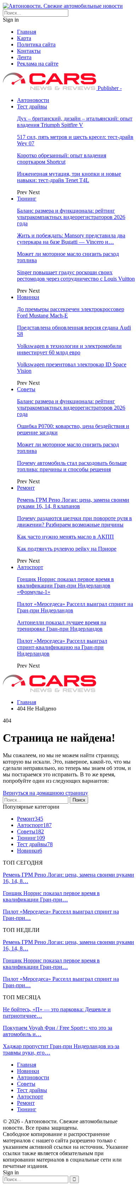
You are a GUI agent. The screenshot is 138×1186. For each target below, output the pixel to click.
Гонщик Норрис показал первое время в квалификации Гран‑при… (51, 896)
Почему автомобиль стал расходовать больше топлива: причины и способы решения (72, 466)
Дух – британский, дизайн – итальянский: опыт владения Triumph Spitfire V (74, 122)
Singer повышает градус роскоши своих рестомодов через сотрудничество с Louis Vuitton (76, 275)
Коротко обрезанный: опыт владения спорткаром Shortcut (61, 158)
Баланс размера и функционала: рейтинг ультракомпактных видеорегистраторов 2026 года (71, 217)
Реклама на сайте (37, 64)
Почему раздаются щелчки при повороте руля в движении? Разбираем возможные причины (74, 521)
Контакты (29, 51)
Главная (26, 32)
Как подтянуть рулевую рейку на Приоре (66, 549)
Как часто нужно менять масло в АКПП (65, 537)
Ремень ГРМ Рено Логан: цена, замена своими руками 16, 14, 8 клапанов (73, 503)
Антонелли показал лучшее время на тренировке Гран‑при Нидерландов (61, 625)
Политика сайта (36, 44)
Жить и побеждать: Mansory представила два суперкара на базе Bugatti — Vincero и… (71, 238)
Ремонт (26, 488)
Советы (26, 389)
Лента (24, 57)
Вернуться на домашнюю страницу (45, 793)
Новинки (28, 297)
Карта (24, 38)
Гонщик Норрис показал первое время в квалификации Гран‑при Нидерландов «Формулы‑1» (65, 585)
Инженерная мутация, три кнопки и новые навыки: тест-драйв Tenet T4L (69, 177)
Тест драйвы (32, 106)
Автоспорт (30, 567)
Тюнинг (26, 199)
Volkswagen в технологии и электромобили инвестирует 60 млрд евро (69, 349)
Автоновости (33, 100)
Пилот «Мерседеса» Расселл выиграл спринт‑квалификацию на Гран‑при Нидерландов (62, 647)
